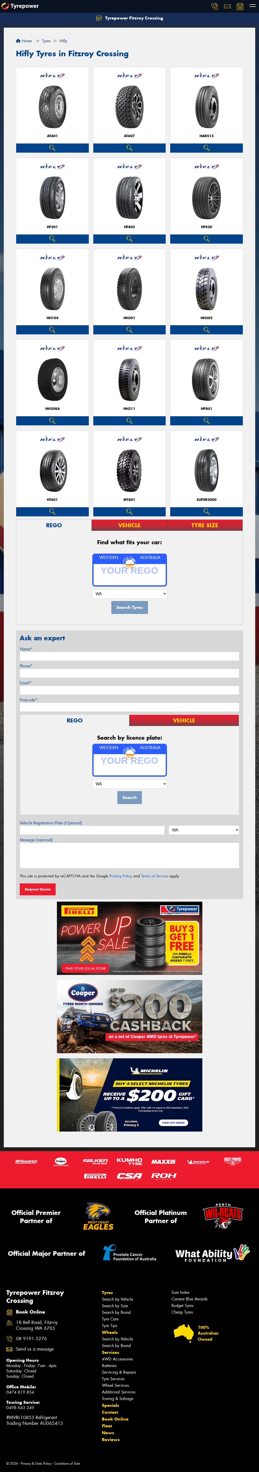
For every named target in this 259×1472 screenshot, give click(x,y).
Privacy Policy (121, 876)
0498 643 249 (20, 1407)
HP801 (206, 409)
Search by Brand (116, 1312)
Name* (26, 649)
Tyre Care (110, 1319)
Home (26, 41)
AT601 (52, 136)
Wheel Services (115, 1385)
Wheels (110, 1332)
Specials (110, 1405)
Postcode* (28, 700)
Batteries (109, 1365)
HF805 (129, 227)
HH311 (129, 409)
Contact (110, 1412)
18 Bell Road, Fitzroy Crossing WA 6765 (37, 1325)
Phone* (26, 666)
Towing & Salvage (117, 1398)
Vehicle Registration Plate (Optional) (51, 823)
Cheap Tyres (182, 1312)
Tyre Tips (109, 1325)
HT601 (52, 500)
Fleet (107, 1426)
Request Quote (38, 889)
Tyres (107, 1292)
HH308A (52, 409)
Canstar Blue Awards (189, 1299)
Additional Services (118, 1392)
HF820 (206, 227)
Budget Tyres (182, 1305)
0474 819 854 (20, 1392)
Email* (26, 683)
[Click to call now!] (215, 6)
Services (110, 1352)
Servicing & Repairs (119, 1372)
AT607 (129, 136)
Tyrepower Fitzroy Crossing (133, 18)
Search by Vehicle (117, 1299)
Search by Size (115, 1306)
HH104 (52, 318)
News (108, 1432)
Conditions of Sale (67, 1463)
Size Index (180, 1292)
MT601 (129, 500)
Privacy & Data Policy (36, 1463)
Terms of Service (154, 876)
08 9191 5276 (31, 1339)
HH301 (129, 318)
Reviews (111, 1439)
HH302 (206, 318)
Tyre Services (113, 1379)
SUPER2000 (207, 500)
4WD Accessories (117, 1359)
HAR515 (207, 136)
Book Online (115, 1419)
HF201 (52, 227)
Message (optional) (36, 840)
